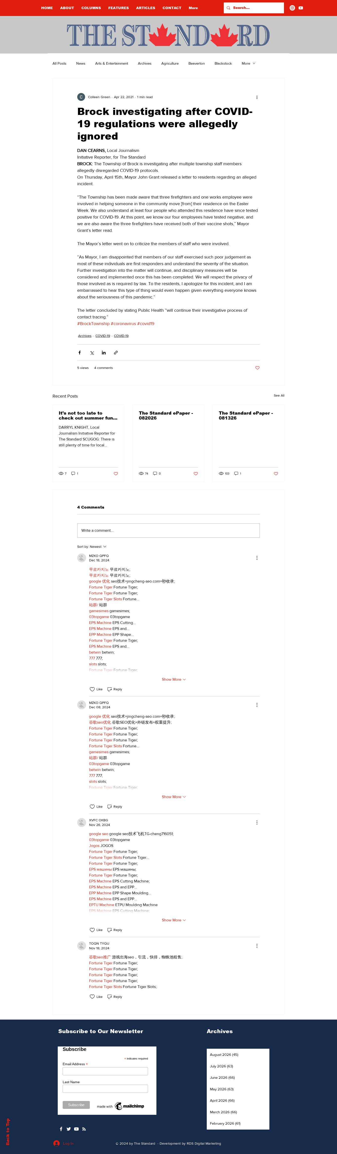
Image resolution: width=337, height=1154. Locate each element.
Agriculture (170, 63)
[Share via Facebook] (79, 352)
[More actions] (257, 97)
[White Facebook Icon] (61, 1129)
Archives (144, 63)
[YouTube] (300, 8)
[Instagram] (292, 8)
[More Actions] (257, 558)
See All (279, 395)
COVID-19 (102, 336)
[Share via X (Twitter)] (91, 352)
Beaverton (196, 63)
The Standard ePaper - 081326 (246, 416)
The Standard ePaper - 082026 (166, 416)
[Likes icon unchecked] (92, 689)
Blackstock (223, 63)
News (80, 63)
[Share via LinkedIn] (103, 352)
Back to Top (7, 1131)
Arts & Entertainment (111, 63)
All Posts (59, 63)
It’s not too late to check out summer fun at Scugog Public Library (86, 416)
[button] (91, 8)
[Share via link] (115, 352)
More (246, 63)
